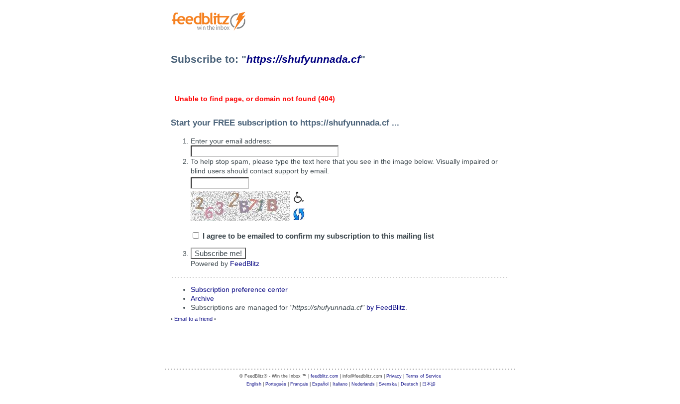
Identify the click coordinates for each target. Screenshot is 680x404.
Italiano (340, 384)
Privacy (394, 376)
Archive (202, 298)
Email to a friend (193, 319)
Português (275, 384)
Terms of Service (423, 376)
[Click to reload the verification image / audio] (297, 213)
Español (320, 384)
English (253, 384)
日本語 (429, 384)
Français (299, 384)
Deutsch (409, 384)
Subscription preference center (239, 289)
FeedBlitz (244, 264)
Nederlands (363, 384)
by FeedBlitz (385, 307)
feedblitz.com (325, 376)
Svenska (388, 384)
